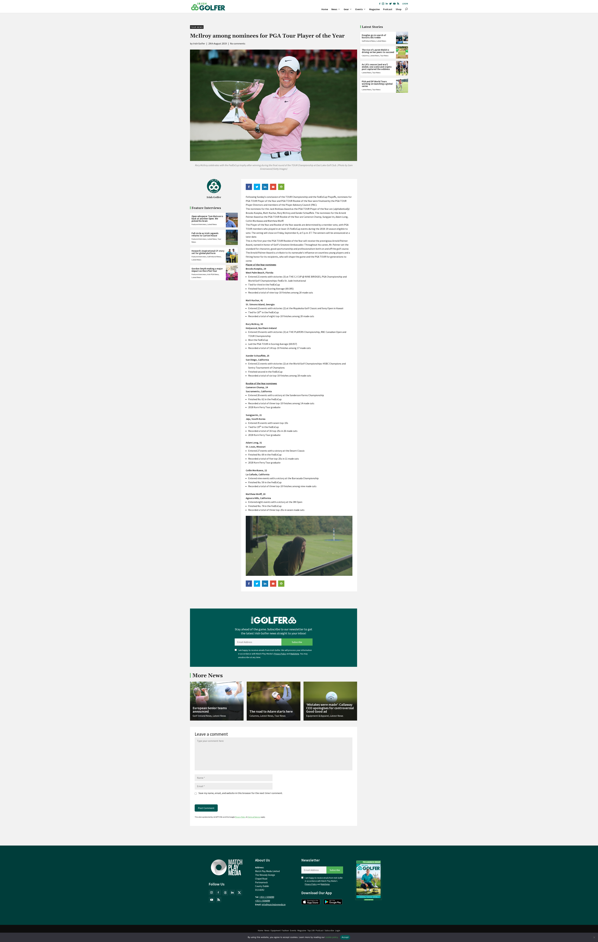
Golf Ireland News (214, 256)
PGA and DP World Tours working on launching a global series (377, 84)
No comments (237, 43)
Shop (398, 9)
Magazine (374, 9)
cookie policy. (332, 937)
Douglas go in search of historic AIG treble (374, 36)
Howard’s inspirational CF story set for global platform (208, 252)
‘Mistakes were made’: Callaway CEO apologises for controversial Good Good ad (330, 708)
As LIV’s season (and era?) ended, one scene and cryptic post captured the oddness (377, 67)
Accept (345, 937)
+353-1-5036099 (262, 900)
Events (359, 9)
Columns (365, 55)
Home (324, 9)
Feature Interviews (199, 224)
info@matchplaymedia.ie (274, 904)
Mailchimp (294, 653)
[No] (594, 937)
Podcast (387, 9)
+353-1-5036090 (266, 897)
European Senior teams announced (210, 710)
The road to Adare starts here (271, 711)
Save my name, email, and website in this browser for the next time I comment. (241, 793)
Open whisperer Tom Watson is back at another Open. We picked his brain (207, 218)
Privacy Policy (280, 653)
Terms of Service (254, 817)
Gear (346, 9)
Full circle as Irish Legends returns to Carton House (205, 234)
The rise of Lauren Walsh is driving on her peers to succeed (378, 51)
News (334, 9)
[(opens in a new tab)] (368, 879)
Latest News (212, 224)
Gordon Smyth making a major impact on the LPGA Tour (207, 269)
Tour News (197, 27)
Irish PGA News (213, 274)
